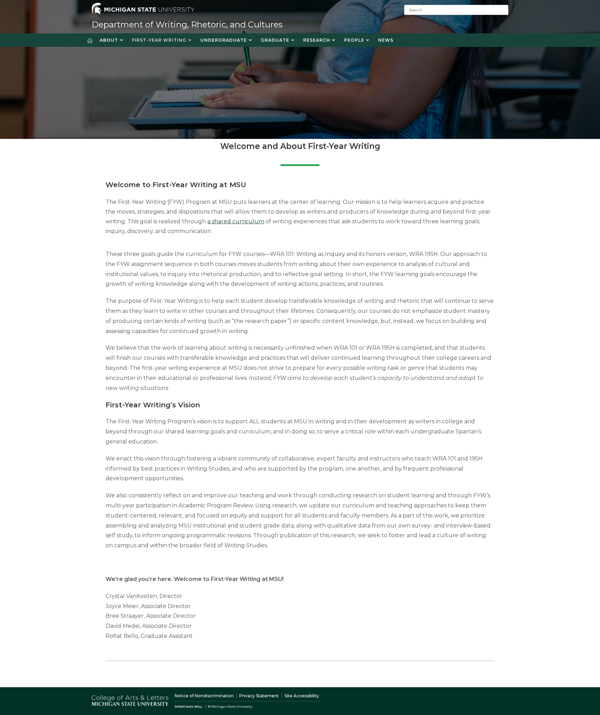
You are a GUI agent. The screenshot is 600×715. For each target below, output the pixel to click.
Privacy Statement (259, 695)
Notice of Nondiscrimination (204, 695)
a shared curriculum (235, 221)
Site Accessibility (301, 695)
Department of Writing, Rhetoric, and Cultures (187, 24)
